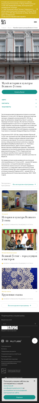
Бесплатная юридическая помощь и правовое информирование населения (11, 363)
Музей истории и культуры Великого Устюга (18, 224)
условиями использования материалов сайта (15, 391)
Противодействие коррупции (9, 359)
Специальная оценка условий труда (11, 354)
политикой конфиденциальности (13, 387)
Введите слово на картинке (9, 330)
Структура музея (6, 346)
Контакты (4, 349)
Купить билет (20, 92)
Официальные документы (8, 351)
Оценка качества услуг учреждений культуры (14, 370)
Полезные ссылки (6, 356)
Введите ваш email (6, 319)
